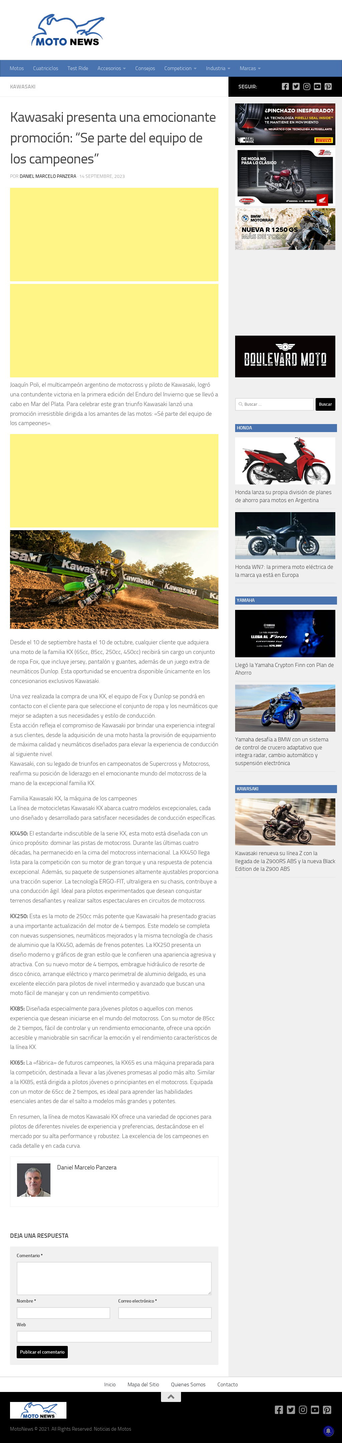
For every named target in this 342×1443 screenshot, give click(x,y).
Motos (17, 68)
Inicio (110, 1384)
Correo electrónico (137, 1301)
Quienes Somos (188, 1384)
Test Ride (77, 68)
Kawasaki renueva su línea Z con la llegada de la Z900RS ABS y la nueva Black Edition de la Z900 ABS (285, 861)
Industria (215, 68)
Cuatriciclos (45, 68)
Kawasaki (22, 86)
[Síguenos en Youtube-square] (317, 86)
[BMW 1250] (285, 248)
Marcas (248, 68)
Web (21, 1325)
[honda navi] (285, 204)
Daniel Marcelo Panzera (48, 176)
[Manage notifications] (328, 1431)
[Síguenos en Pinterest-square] (328, 86)
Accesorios (109, 68)
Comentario (30, 1255)
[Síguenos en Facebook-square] (285, 86)
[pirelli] (285, 143)
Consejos (145, 68)
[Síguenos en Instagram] (307, 86)
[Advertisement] (114, 234)
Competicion (178, 68)
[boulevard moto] (285, 376)
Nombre (26, 1301)
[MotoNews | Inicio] (66, 30)
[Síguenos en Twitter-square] (296, 86)
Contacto (227, 1384)
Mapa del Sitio (143, 1384)
